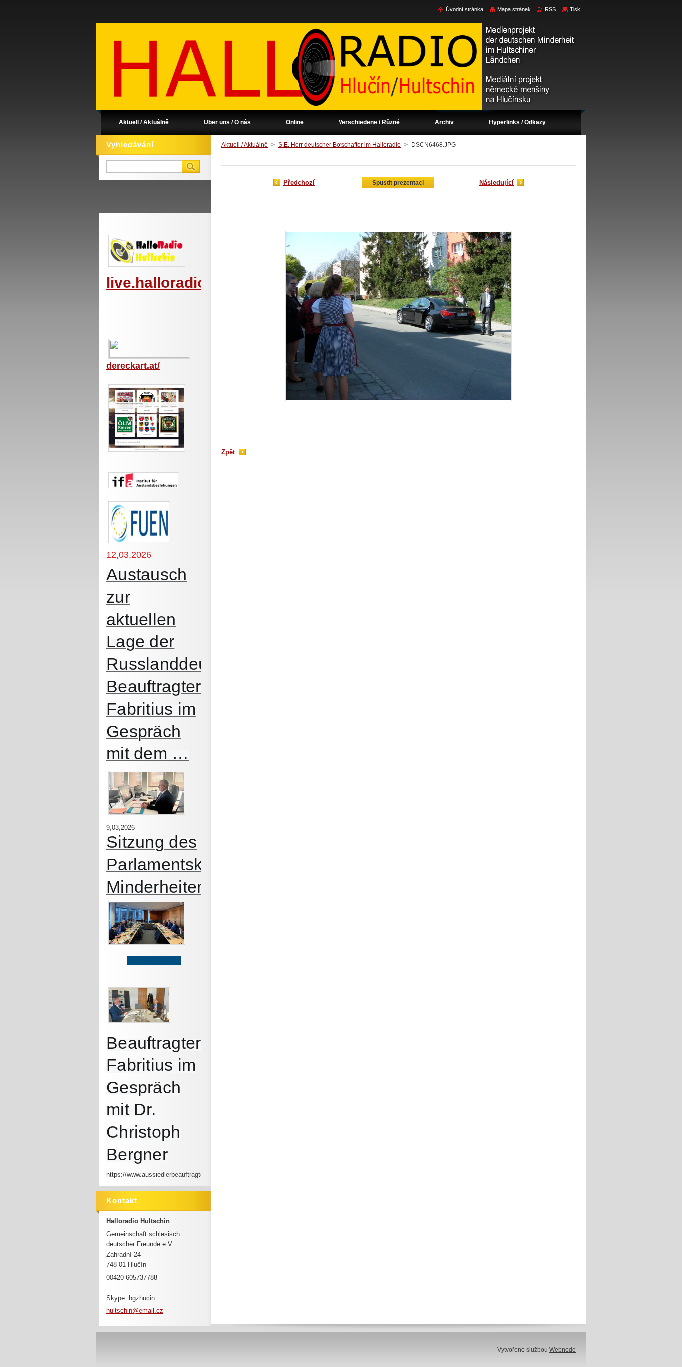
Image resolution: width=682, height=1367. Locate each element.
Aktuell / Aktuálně (244, 145)
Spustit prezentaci (398, 182)
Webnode (562, 1350)
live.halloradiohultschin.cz (199, 282)
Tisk (575, 9)
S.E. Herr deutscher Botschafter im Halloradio (339, 145)
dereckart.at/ (133, 366)
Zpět (228, 452)
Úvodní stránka (464, 9)
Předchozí (299, 182)
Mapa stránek (514, 9)
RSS (550, 9)
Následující (496, 182)
